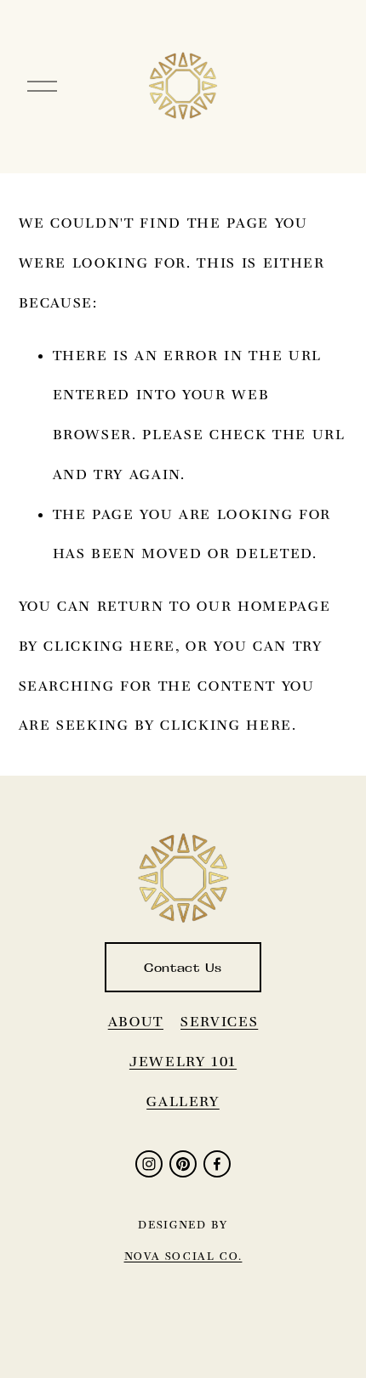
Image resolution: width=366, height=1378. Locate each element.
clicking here (109, 645)
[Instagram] (149, 1164)
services (219, 1021)
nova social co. (183, 1256)
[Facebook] (217, 1164)
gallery (183, 1101)
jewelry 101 (183, 1061)
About (135, 1021)
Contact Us (183, 967)
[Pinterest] (183, 1164)
